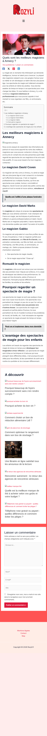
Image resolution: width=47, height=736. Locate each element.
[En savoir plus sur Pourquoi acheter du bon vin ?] (16, 401)
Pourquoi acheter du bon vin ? (20, 406)
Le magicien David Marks (15, 118)
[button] (23, 21)
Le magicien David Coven (15, 115)
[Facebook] (4, 69)
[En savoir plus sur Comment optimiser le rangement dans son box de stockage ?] (17, 428)
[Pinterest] (14, 69)
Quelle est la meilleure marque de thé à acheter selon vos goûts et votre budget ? (22, 493)
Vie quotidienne (8, 65)
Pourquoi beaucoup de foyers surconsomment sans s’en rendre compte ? (22, 391)
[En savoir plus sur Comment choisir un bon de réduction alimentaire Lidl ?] (14, 413)
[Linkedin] (19, 69)
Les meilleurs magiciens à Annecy (16, 113)
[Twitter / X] (9, 69)
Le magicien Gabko (14, 120)
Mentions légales (23, 631)
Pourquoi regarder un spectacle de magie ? (20, 124)
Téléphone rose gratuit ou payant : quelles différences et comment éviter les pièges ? (22, 514)
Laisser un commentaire (24, 65)
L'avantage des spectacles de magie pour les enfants (23, 127)
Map (23, 636)
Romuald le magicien (14, 122)
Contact (23, 633)
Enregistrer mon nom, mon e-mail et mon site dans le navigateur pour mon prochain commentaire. (22, 597)
